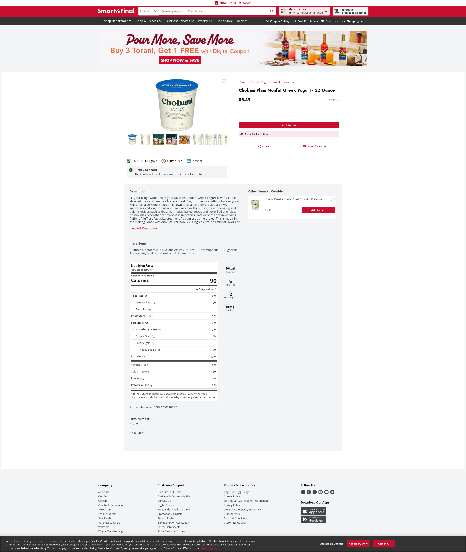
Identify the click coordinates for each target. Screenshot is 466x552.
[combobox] (148, 11)
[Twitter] (315, 493)
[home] (117, 11)
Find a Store (224, 21)
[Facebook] (303, 493)
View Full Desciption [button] (143, 228)
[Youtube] (326, 493)
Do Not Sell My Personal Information (246, 500)
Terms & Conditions (236, 518)
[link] (277, 21)
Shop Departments (117, 21)
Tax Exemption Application (173, 522)
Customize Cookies (235, 522)
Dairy (253, 82)
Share (266, 146)
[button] (326, 10)
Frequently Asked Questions (174, 509)
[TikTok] (332, 493)
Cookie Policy (232, 496)
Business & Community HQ (174, 496)
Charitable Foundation (111, 505)
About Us (103, 492)
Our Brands (105, 496)
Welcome (103, 527)
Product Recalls (107, 514)
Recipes (242, 21)
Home (242, 82)
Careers (102, 500)
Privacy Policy (232, 505)
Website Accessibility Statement (242, 509)
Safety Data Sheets (169, 527)
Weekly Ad (205, 21)
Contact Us (164, 500)
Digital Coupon (166, 505)
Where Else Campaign (111, 531)
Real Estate (105, 518)
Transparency (232, 514)
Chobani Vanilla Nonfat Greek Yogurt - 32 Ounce (293, 199)
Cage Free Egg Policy (236, 492)
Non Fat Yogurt (282, 82)
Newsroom (105, 509)
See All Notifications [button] (240, 3)
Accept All (384, 543)
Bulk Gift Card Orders (170, 492)
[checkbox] (224, 81)
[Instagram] (309, 493)
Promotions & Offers (170, 514)
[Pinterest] (320, 493)
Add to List (289, 125)
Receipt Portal (166, 518)
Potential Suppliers (109, 522)
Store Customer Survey (171, 531)
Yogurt (265, 82)
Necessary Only (358, 543)
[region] (233, 544)
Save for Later (316, 146)
